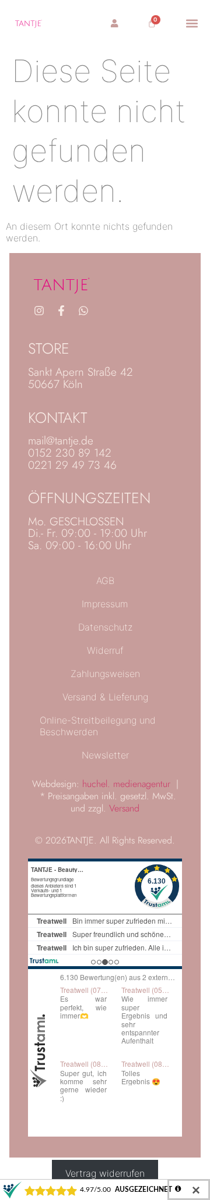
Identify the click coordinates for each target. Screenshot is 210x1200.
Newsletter (105, 755)
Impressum (105, 604)
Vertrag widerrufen (105, 1172)
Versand (124, 808)
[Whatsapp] (83, 310)
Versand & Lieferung (105, 697)
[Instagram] (39, 310)
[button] (192, 23)
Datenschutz (105, 627)
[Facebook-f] (61, 310)
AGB (105, 580)
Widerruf (105, 650)
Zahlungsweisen (105, 673)
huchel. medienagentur (126, 783)
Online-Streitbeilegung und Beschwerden (98, 726)
